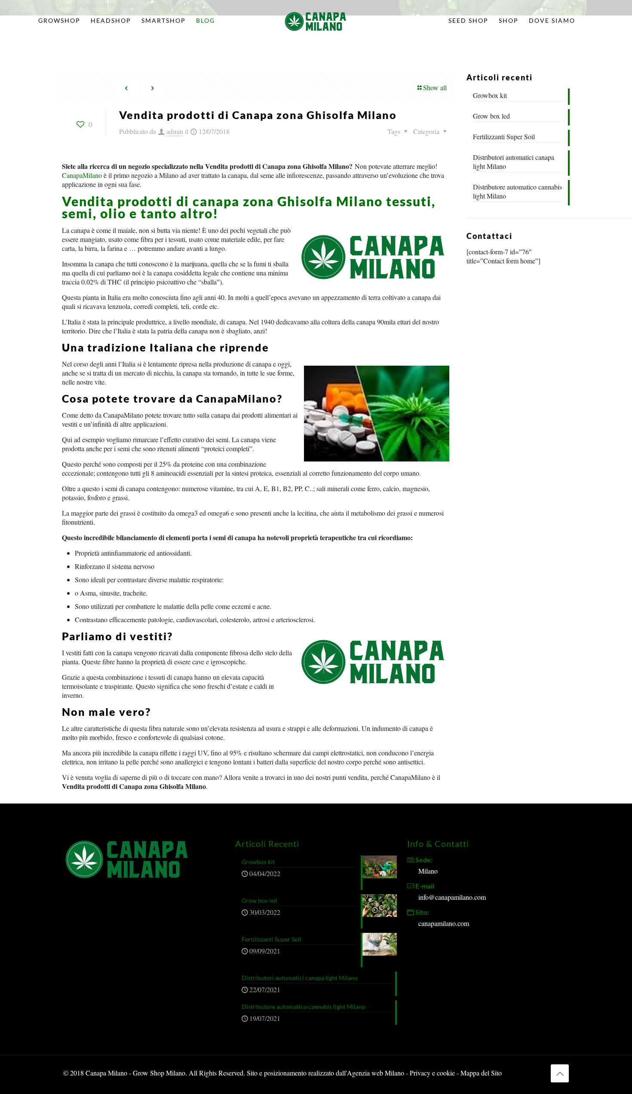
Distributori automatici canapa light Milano (513, 162)
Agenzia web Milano (375, 1072)
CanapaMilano (82, 175)
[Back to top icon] (560, 1073)
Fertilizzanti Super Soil (504, 136)
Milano (428, 870)
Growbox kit (490, 95)
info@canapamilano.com (452, 896)
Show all (435, 87)
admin (174, 131)
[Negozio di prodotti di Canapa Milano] (316, 20)
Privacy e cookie (433, 1072)
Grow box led (491, 115)
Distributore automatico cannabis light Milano (517, 191)
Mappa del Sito (481, 1072)
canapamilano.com (443, 923)
